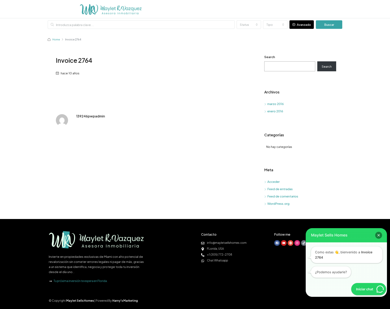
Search (269, 57)
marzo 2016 (275, 104)
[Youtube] (284, 243)
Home (56, 39)
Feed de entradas (280, 189)
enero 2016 (275, 111)
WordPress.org (278, 203)
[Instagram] (297, 243)
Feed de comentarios (282, 196)
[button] (378, 235)
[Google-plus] (290, 243)
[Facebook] (277, 243)
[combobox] (249, 24)
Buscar (329, 24)
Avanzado (303, 24)
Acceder (273, 181)
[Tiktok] (304, 243)
